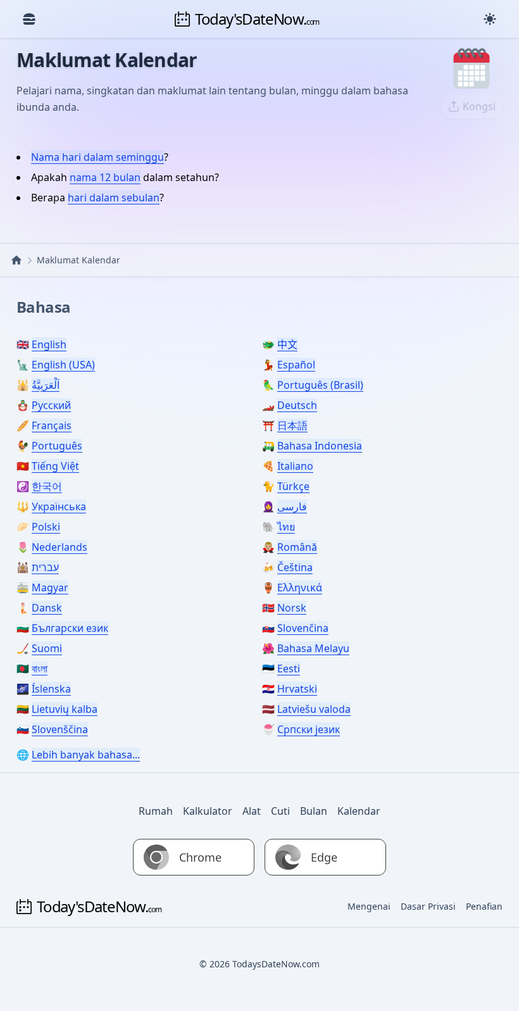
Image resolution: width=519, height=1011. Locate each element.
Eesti (288, 668)
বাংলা (39, 668)
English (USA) (63, 365)
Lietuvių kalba (64, 709)
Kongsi (479, 106)
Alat (251, 811)
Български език (70, 628)
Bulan (313, 811)
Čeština (295, 567)
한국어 (47, 486)
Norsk (291, 608)
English (49, 344)
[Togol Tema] (490, 19)
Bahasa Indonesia (319, 446)
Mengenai (369, 906)
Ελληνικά (299, 587)
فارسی (292, 506)
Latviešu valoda (314, 709)
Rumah (156, 811)
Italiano (295, 466)
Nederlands (59, 547)
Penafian (484, 906)
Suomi (47, 648)
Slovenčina (302, 628)
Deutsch (297, 405)
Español (296, 365)
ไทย (286, 527)
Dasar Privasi (428, 906)
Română (297, 547)
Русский (51, 405)
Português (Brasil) (320, 385)
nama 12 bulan (105, 177)
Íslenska (51, 689)
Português (57, 446)
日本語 (292, 425)
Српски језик (308, 729)
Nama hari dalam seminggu (97, 157)
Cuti (280, 811)
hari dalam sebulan (113, 197)
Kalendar (358, 811)
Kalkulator (207, 811)
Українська (59, 506)
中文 (287, 344)
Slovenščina (60, 729)
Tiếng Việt (55, 466)
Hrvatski (297, 689)
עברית (45, 567)
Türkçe (293, 486)
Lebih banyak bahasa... (86, 755)
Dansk (47, 608)
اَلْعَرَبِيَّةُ (45, 385)
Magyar (50, 587)
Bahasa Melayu (313, 648)
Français (52, 425)
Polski (46, 527)
